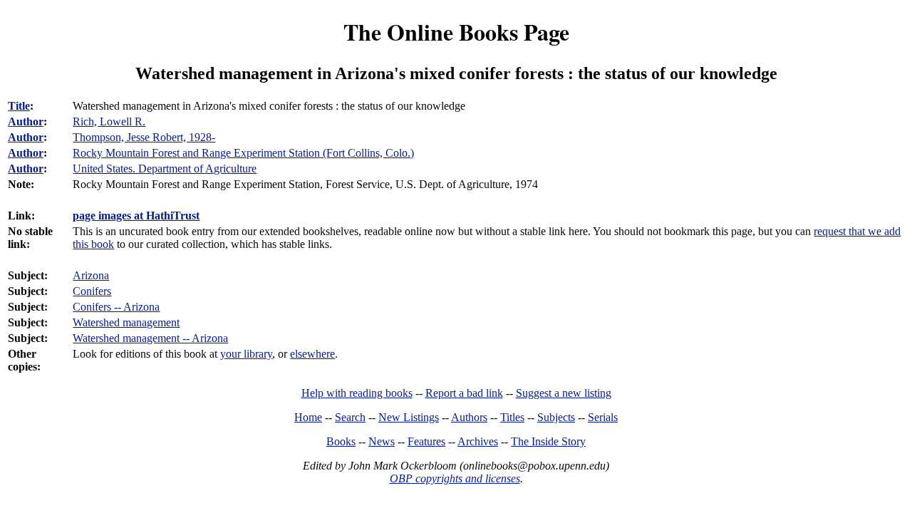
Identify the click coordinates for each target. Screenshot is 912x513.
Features (426, 441)
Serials (603, 417)
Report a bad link (464, 393)
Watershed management (126, 322)
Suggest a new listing (563, 393)
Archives (477, 441)
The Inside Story (548, 441)
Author (25, 121)
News (381, 441)
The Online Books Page (456, 31)
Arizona (91, 275)
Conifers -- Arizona (116, 307)
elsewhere (312, 354)
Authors (469, 417)
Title (19, 106)
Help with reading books (357, 393)
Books (341, 441)
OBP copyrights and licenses (455, 478)
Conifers (92, 291)
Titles (512, 417)
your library (246, 354)
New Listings (408, 417)
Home (308, 417)
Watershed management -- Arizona (150, 338)
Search (350, 417)
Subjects (556, 417)
